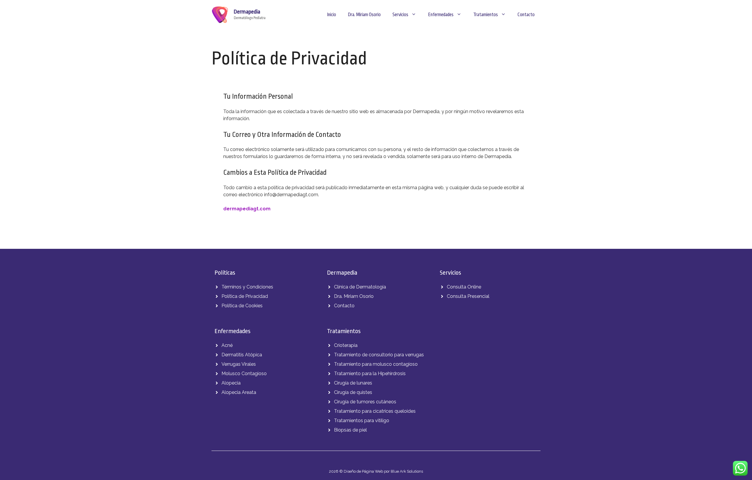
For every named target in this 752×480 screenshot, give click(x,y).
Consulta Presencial (468, 296)
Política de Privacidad (244, 296)
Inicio (331, 14)
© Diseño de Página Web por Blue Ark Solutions (381, 471)
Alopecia (231, 383)
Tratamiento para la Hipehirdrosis (370, 373)
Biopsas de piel (350, 430)
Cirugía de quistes (353, 392)
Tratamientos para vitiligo (361, 420)
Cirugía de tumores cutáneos (365, 402)
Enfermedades (441, 14)
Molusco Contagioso (244, 373)
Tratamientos (485, 14)
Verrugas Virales (238, 364)
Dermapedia (247, 12)
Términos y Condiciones (247, 287)
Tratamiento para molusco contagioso (376, 364)
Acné (227, 345)
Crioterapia (345, 345)
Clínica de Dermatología (360, 287)
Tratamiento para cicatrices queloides (375, 411)
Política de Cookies (242, 305)
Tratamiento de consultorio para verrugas (379, 355)
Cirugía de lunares (353, 383)
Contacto (526, 14)
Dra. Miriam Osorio (364, 14)
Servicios (400, 14)
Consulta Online (464, 287)
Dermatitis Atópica (241, 355)
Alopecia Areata (238, 392)
